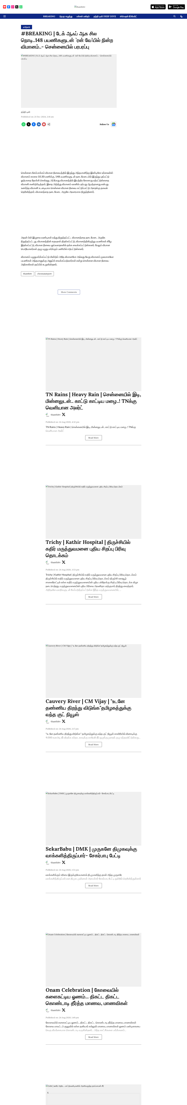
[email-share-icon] (44, 125)
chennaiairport (44, 273)
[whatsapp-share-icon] (23, 125)
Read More (93, 437)
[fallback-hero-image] (93, 364)
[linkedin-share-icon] (39, 125)
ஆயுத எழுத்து (66, 16)
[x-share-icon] (29, 125)
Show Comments (69, 292)
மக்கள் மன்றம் (83, 16)
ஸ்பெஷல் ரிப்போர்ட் (128, 16)
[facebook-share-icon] (34, 125)
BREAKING (49, 16)
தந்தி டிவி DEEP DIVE (105, 16)
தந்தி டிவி (25, 111)
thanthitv (27, 273)
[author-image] (48, 415)
